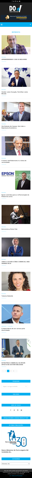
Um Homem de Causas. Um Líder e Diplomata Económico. (13, 127)
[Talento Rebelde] (16, 281)
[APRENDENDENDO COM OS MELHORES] (16, 44)
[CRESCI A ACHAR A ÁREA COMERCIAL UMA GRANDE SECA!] (16, 247)
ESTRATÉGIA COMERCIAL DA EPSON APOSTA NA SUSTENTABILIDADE (13, 363)
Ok (10, 475)
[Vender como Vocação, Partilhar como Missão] (16, 77)
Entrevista (4, 57)
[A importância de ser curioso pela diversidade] (16, 313)
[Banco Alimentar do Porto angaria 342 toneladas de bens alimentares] (16, 438)
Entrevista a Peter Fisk (9, 229)
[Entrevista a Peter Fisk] (16, 214)
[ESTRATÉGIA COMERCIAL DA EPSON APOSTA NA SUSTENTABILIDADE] (16, 348)
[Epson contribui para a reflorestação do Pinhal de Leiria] (16, 180)
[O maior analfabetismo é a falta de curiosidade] (16, 145)
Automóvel (4, 326)
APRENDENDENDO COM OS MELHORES (14, 59)
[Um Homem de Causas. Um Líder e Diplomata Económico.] (16, 111)
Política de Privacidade (17, 475)
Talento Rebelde (7, 296)
